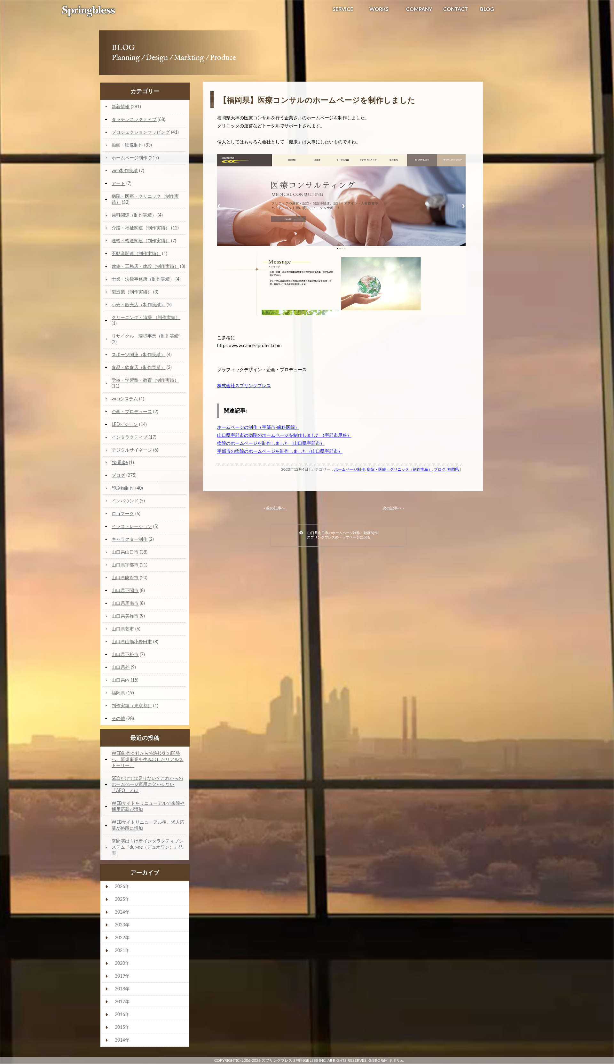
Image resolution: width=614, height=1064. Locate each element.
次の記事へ (392, 508)
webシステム (125, 398)
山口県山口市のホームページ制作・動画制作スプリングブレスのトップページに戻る (340, 535)
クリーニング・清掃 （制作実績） (146, 317)
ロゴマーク (123, 513)
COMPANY (419, 9)
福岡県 (453, 469)
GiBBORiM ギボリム (386, 1060)
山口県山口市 (125, 552)
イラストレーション (132, 526)
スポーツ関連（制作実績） (138, 354)
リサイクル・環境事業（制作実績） (147, 336)
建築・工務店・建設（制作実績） (145, 266)
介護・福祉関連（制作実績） (141, 228)
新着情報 (121, 106)
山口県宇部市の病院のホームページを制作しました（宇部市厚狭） (284, 435)
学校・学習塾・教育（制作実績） (145, 380)
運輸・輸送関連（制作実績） (141, 240)
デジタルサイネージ (132, 450)
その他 (118, 718)
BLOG (487, 9)
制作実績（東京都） (132, 705)
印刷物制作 (123, 488)
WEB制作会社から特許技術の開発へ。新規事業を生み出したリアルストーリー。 (147, 759)
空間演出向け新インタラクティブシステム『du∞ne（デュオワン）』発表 (147, 847)
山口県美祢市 (125, 616)
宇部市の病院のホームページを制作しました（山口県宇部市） (279, 451)
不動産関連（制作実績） (136, 253)
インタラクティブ (129, 437)
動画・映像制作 (127, 145)
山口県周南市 (125, 603)
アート (118, 183)
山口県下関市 (125, 590)
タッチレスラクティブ (134, 119)
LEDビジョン (125, 424)
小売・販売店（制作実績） (138, 304)
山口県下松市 (125, 654)
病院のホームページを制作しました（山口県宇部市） (271, 443)
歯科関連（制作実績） (134, 215)
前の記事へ (275, 508)
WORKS (379, 9)
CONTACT (455, 9)
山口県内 (121, 680)
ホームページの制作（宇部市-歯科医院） (258, 427)
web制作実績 (125, 170)
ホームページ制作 (349, 469)
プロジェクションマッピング (141, 132)
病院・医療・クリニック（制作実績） (399, 469)
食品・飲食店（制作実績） (138, 367)
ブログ (439, 469)
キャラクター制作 (129, 539)
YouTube (120, 462)
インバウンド (125, 501)
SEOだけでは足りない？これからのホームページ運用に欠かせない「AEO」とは (147, 784)
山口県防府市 (125, 577)
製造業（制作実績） (132, 292)
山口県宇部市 (125, 565)
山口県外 (121, 667)
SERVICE (343, 9)
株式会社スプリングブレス (244, 386)
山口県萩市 (123, 629)
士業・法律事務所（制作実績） (143, 279)
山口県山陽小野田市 (132, 641)
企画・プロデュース (132, 411)
